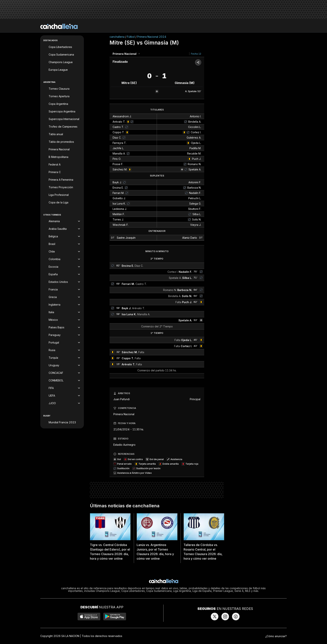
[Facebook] (236, 616)
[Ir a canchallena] (59, 26)
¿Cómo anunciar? (276, 636)
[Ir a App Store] (89, 616)
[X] (214, 616)
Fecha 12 (196, 53)
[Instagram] (225, 616)
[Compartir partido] (198, 62)
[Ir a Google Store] (115, 616)
